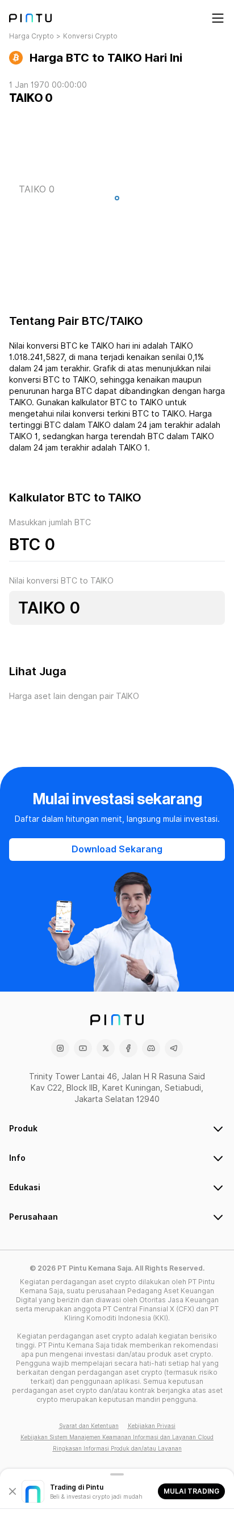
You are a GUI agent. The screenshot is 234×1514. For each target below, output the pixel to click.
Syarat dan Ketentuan (89, 1425)
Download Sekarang (117, 849)
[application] (117, 201)
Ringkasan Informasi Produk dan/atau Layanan (117, 1448)
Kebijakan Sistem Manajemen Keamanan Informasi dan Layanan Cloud (117, 1437)
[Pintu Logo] (30, 18)
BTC (24, 544)
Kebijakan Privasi (152, 1425)
